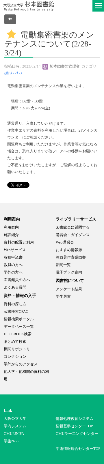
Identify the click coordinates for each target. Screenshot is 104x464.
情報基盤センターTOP (74, 426)
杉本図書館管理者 (64, 66)
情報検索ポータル (19, 319)
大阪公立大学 (15, 418)
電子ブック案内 (69, 272)
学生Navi (11, 441)
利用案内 (11, 227)
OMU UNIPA (14, 433)
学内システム (15, 426)
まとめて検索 (15, 341)
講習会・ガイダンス (73, 235)
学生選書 (63, 296)
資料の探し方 (15, 304)
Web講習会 (65, 242)
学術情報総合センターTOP (78, 448)
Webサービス (15, 250)
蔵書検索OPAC (16, 311)
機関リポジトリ (17, 349)
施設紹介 (11, 235)
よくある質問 (15, 287)
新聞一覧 (63, 265)
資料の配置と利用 (19, 242)
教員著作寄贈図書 (71, 257)
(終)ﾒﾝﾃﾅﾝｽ (13, 73)
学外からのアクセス (21, 364)
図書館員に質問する (73, 227)
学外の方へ (13, 272)
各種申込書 (13, 257)
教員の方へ (13, 265)
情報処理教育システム (74, 418)
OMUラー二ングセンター (77, 433)
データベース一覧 (19, 326)
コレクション (15, 356)
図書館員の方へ (17, 280)
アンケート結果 (69, 289)
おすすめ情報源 (69, 250)
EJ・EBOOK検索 (17, 334)
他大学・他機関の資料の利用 (26, 375)
